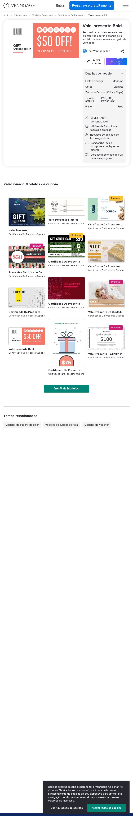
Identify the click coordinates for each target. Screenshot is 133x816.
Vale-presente (18, 230)
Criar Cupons (20, 15)
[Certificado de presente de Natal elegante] (106, 209)
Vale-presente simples (63, 219)
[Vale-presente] (27, 212)
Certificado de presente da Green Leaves (66, 261)
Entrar (60, 5)
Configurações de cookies (67, 807)
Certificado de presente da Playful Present (66, 370)
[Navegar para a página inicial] (19, 5)
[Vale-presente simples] (66, 207)
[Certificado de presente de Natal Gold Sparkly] (106, 251)
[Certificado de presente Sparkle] (66, 288)
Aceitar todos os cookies (107, 807)
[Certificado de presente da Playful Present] (66, 342)
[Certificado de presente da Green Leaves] (66, 246)
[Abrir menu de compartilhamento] (122, 51)
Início (6, 15)
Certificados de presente (70, 15)
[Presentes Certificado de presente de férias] (27, 257)
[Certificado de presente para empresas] (27, 298)
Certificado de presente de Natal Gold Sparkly (106, 266)
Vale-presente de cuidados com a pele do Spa (106, 311)
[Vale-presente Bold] (27, 336)
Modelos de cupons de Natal (61, 424)
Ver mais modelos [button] (66, 388)
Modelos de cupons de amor (22, 424)
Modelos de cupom (42, 15)
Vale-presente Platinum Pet (106, 353)
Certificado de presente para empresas (27, 311)
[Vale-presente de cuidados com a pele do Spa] (106, 295)
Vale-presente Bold (21, 349)
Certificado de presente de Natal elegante (106, 224)
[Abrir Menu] (126, 5)
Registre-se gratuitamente (92, 5)
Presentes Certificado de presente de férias (27, 272)
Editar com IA (119, 61)
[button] (94, 61)
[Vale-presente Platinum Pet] (106, 339)
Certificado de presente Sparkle (66, 303)
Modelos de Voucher (97, 424)
